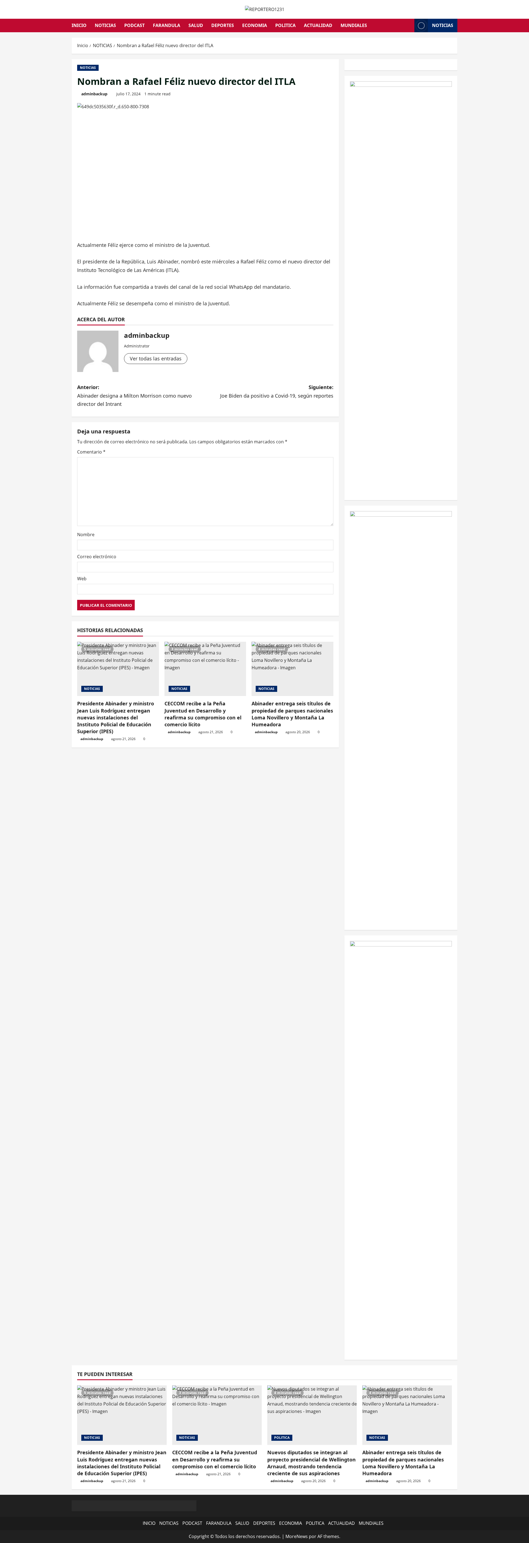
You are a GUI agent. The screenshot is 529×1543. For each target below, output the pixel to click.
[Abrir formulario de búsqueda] (408, 25)
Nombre (86, 535)
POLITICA (285, 25)
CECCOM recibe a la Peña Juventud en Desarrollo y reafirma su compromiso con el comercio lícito (202, 714)
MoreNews (296, 1536)
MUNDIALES (354, 25)
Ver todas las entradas (156, 358)
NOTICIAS (105, 25)
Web (82, 579)
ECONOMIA (254, 25)
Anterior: (134, 395)
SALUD (195, 25)
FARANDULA (166, 25)
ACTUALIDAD (318, 25)
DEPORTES (222, 25)
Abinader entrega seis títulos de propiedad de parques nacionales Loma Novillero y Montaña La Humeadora (292, 714)
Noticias (442, 25)
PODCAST (134, 25)
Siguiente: (276, 391)
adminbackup (94, 93)
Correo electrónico (96, 557)
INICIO (79, 25)
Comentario (91, 452)
